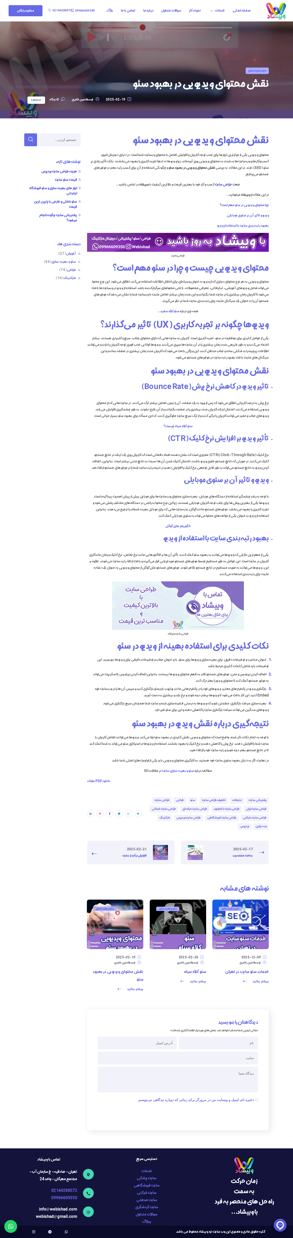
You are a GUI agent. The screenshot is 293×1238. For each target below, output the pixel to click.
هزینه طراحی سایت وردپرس (59, 171)
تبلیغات (237, 800)
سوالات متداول (146, 1214)
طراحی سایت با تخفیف (227, 809)
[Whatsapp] (66, 1232)
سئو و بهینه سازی (257, 71)
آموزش (67, 253)
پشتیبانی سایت (257, 800)
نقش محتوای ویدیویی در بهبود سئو (118, 976)
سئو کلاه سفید (170, 311)
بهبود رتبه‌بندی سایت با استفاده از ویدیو (243, 225)
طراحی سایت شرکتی (255, 818)
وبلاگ (146, 1222)
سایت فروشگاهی (147, 1185)
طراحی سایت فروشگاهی (221, 818)
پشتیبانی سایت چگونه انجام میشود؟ (58, 218)
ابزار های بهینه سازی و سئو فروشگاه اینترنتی (53, 191)
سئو (192, 800)
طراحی (180, 800)
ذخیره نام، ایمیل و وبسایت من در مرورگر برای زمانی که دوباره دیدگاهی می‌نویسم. (196, 1100)
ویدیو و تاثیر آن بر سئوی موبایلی (248, 215)
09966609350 (64, 1198)
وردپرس (244, 826)
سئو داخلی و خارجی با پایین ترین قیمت (55, 204)
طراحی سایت (161, 800)
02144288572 (64, 1191)
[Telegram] (50, 1232)
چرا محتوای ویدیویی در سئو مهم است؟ (244, 205)
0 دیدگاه (54, 99)
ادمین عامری (79, 99)
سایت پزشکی (146, 1178)
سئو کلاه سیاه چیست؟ (178, 426)
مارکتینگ (164, 818)
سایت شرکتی (146, 1193)
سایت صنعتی (146, 1200)
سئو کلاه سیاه (195, 972)
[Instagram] (33, 1232)
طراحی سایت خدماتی (164, 809)
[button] (83, 10)
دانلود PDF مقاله (98, 781)
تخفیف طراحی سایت (214, 800)
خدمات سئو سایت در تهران (247, 972)
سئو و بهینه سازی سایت (178, 771)
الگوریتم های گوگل (177, 526)
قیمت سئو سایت (66, 179)
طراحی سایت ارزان (256, 809)
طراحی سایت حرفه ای (194, 809)
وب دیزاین (261, 826)
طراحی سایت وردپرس (188, 818)
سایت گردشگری (146, 1207)
